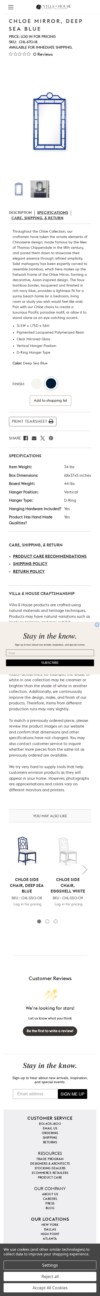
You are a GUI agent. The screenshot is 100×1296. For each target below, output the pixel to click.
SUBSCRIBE (50, 662)
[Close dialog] (97, 624)
